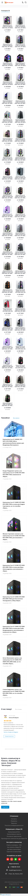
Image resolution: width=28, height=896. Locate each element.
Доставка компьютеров (14, 849)
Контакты (14, 819)
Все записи (16, 418)
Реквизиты (14, 821)
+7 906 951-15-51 (15, 867)
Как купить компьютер (14, 842)
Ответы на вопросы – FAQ (14, 845)
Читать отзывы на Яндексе (11, 732)
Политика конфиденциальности (14, 825)
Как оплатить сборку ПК (14, 847)
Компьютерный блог (14, 832)
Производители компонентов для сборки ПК (14, 838)
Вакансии (14, 823)
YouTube (7, 859)
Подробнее (5, 807)
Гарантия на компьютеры (14, 851)
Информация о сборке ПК (14, 829)
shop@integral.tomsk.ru (15, 870)
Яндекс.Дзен (19, 859)
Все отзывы (18, 709)
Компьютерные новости (14, 834)
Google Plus (11, 859)
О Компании (14, 816)
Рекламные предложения (14, 836)
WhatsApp (15, 859)
